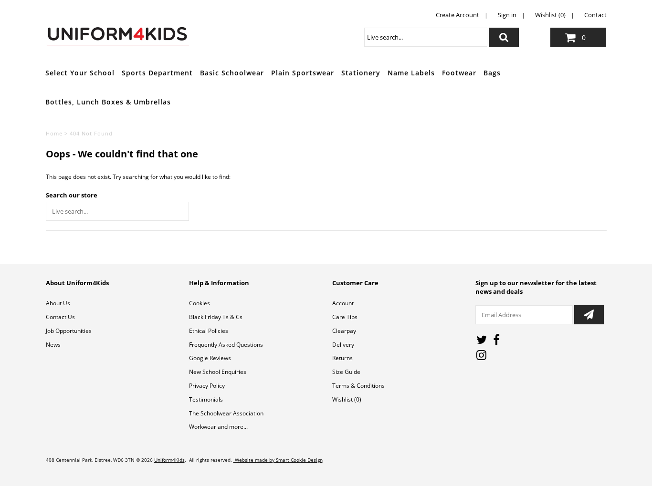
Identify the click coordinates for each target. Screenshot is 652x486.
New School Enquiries (217, 372)
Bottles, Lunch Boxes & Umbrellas (108, 101)
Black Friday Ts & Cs (215, 317)
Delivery (343, 345)
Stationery (360, 72)
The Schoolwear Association (226, 413)
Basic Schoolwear (232, 72)
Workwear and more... (218, 427)
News (53, 345)
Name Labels (411, 72)
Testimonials (206, 399)
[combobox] (425, 37)
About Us (58, 303)
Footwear (459, 72)
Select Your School (80, 72)
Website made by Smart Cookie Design (278, 459)
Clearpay (344, 331)
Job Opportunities (69, 331)
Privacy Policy (207, 386)
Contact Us (60, 317)
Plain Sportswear (302, 72)
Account (343, 303)
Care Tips (345, 317)
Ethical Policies (208, 331)
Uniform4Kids (169, 459)
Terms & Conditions (358, 386)
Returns (342, 358)
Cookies (199, 303)
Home (54, 133)
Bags (492, 72)
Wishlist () (346, 399)
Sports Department (157, 72)
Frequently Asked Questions (226, 345)
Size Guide (346, 372)
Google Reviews (210, 358)
